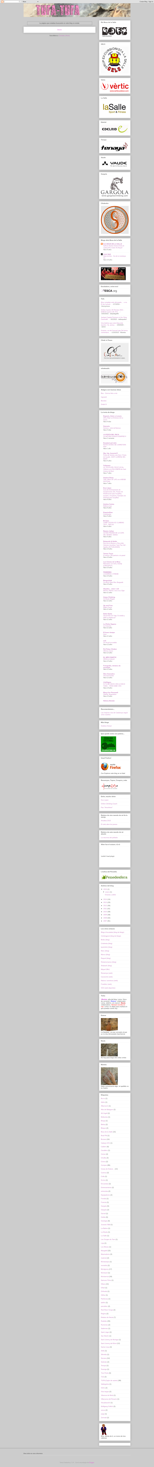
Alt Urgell (104, 1113)
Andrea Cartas (108, 504)
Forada (103, 1198)
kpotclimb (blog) (106, 947)
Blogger (91, 1462)
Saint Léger (105, 1332)
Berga (103, 1121)
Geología (104, 1221)
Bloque (103, 1128)
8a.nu (103, 1098)
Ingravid (104, 397)
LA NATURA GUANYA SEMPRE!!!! (114, 436)
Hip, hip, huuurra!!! (110, 453)
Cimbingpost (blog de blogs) (111, 936)
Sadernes (104, 1328)
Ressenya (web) (107, 973)
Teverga (104, 1369)
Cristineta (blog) (106, 943)
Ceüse (103, 1154)
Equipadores (105, 1195)
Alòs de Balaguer (107, 1109)
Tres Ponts (105, 1373)
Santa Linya (105, 1347)
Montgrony (105, 1269)
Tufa (102, 1377)
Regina (103, 1313)
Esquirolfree (108, 512)
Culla (103, 1176)
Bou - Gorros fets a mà (109, 393)
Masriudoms (105, 1254)
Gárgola (104, 1210)
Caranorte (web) (107, 977)
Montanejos (105, 1262)
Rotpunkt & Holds (110, 541)
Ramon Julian (108, 531)
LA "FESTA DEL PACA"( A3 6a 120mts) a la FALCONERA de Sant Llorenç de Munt (114, 469)
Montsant (104, 1273)
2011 (105, 908)
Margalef (104, 1250)
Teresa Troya (108, 553)
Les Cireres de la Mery (111, 562)
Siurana (103, 1358)
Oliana (103, 1284)
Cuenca (103, 1173)
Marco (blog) (105, 954)
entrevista (104, 1191)
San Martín (105, 1336)
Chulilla (103, 1158)
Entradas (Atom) (64, 35)
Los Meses (105, 1247)
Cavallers (104, 1150)
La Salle (104, 1236)
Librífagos (107, 682)
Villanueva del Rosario (109, 1399)
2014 (105, 899)
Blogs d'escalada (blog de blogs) (112, 932)
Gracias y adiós (110, 895)
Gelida (103, 1217)
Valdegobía (105, 1384)
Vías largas (105, 1391)
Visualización (105, 1403)
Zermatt (104, 1417)
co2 (104, 641)
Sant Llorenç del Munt (109, 1343)
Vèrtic (103, 1388)
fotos (105, 634)
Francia (103, 1202)
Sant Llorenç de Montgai (109, 1340)
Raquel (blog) (106, 958)
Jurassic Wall (105, 1224)
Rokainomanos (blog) (108, 962)
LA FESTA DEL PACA (111, 434)
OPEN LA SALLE (109, 659)
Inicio (59, 30)
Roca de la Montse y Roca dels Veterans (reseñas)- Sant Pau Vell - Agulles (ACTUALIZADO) (114, 545)
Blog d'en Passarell (110, 692)
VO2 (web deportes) (108, 988)
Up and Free (108, 605)
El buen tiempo (109, 632)
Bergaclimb (107, 580)
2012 (105, 905)
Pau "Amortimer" (107, 807)
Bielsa (103, 1124)
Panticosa (104, 1299)
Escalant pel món (110, 443)
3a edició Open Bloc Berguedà (113, 582)
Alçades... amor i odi (111, 589)
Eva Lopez (104, 800)
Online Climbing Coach (109, 804)
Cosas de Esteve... (107, 1169)
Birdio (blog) (105, 940)
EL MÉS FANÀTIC (109, 657)
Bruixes (103, 1139)
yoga (102, 1414)
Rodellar (104, 1321)
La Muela (104, 1232)
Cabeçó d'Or (105, 1143)
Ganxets (106, 426)
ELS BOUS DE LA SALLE (112, 244)
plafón (103, 1302)
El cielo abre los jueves (109, 824)
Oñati (103, 1288)
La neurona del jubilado (109, 837)
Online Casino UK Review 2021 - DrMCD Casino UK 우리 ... (112, 311)
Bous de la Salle (106, 1132)
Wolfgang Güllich (107, 1406)
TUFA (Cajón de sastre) (109, 1380)
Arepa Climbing (109, 597)
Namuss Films (106, 1280)
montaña (104, 1265)
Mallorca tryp (107, 506)
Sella (102, 1351)
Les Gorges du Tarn (108, 1239)
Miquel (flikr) (105, 969)
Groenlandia (107, 514)
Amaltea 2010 (106, 820)
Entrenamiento (106, 1187)
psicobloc (104, 1306)
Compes (104, 1165)
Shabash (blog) (106, 965)
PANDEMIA (107, 572)
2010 (105, 912)
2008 (105, 918)
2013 (105, 902)
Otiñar (103, 1295)
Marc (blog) (105, 951)
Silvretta (104, 1354)
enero (107, 892)
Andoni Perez (108, 478)
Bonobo (103, 401)
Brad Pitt (104, 1135)
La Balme (104, 1228)
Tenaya (103, 1365)
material (104, 1258)
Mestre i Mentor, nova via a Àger (114, 590)
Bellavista (104, 1117)
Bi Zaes (106, 521)
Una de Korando (108, 676)
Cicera (103, 1161)
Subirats (104, 1362)
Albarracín (104, 1106)
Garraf (103, 1213)
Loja (102, 1243)
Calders (103, 1147)
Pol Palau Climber (110, 649)
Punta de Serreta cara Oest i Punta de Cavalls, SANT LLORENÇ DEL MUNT (114, 457)
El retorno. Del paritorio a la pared (114, 555)
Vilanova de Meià (107, 1395)
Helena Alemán (109, 701)
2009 (105, 915)
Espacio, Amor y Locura (112, 416)
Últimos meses (108, 651)
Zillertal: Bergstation (109, 694)
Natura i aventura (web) (109, 980)
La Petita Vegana (109, 624)
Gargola (104, 1206)
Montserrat (105, 1276)
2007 (105, 921)
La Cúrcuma (107, 626)
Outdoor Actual (106, 726)
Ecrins (103, 1180)
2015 (105, 889)
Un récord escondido (110, 642)
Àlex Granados (109, 674)
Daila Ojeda (107, 614)
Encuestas (104, 1184)
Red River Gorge (107, 1310)
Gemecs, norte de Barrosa (112, 428)
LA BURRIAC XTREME (111, 574)
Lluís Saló (107, 254)
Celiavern (106, 465)
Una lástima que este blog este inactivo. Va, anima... (112, 324)
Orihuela (104, 1291)
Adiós (103, 1102)
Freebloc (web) (106, 984)
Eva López (107, 488)
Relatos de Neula (107, 1317)
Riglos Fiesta (107, 607)
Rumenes (104, 1325)
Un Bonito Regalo (109, 599)
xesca (103, 1410)
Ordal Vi (104, 404)
